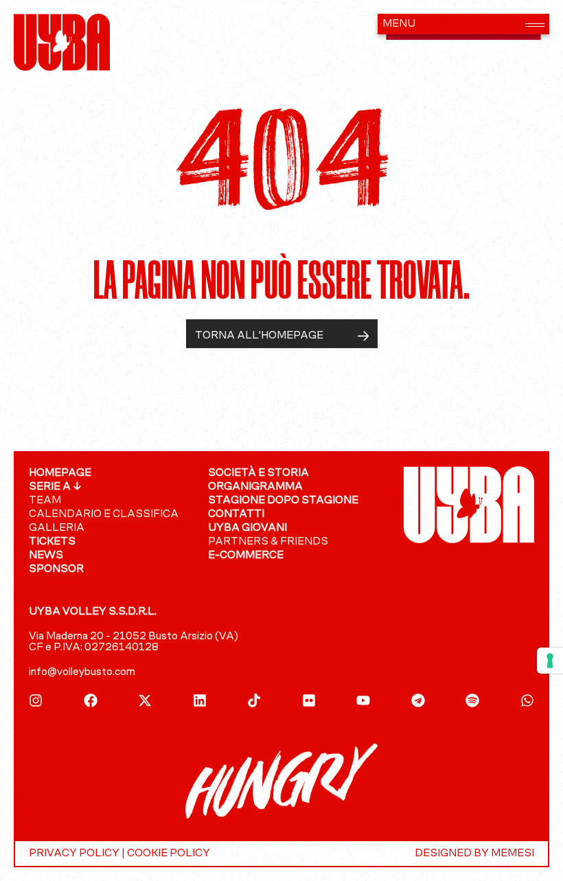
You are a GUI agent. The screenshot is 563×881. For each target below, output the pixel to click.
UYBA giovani (247, 528)
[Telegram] (418, 700)
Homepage (60, 473)
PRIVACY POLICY (74, 853)
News (46, 555)
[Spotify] (472, 700)
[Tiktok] (254, 700)
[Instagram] (36, 700)
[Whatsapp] (527, 700)
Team (45, 500)
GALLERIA (56, 528)
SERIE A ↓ (55, 486)
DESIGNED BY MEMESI (474, 853)
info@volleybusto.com (82, 672)
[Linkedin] (200, 700)
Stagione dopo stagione (283, 500)
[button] (463, 24)
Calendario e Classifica (104, 514)
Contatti (236, 514)
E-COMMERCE (246, 555)
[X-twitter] (145, 700)
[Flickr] (309, 700)
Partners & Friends (268, 541)
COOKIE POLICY (168, 853)
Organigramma (255, 486)
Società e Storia (258, 473)
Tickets (52, 541)
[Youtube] (363, 700)
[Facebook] (90, 700)
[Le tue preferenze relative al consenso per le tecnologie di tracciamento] (550, 661)
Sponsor (56, 569)
